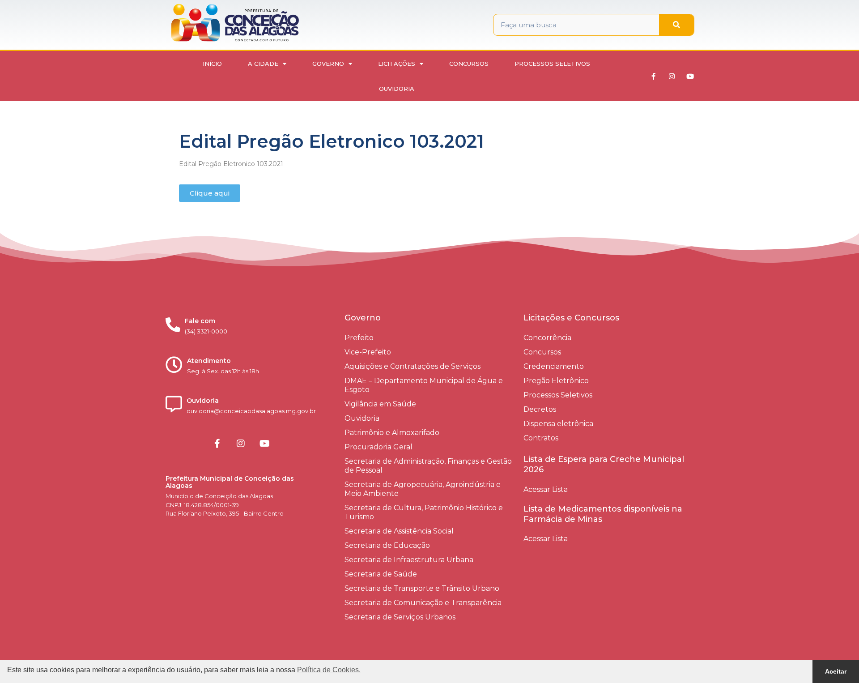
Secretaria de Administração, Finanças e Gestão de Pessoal (428, 465)
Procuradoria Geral (378, 447)
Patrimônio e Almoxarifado (391, 432)
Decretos (539, 409)
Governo (328, 63)
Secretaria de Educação (387, 545)
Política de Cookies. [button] (329, 670)
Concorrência (547, 337)
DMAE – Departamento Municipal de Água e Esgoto (423, 385)
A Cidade (263, 63)
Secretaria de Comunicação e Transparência (423, 602)
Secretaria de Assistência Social (399, 531)
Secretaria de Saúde (380, 574)
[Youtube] (690, 76)
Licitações (396, 63)
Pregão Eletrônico (556, 380)
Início (212, 63)
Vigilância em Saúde (380, 404)
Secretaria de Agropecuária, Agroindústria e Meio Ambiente (422, 489)
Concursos (469, 63)
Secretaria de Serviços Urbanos (399, 617)
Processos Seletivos (552, 63)
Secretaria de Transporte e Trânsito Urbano (421, 588)
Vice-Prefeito (367, 352)
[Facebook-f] (653, 76)
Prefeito (359, 337)
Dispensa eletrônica (558, 423)
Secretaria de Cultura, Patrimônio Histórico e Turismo (423, 512)
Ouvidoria (396, 88)
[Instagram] (672, 76)
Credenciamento (553, 366)
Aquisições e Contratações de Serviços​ (412, 366)
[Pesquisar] (676, 24)
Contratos (540, 438)
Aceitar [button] (835, 671)
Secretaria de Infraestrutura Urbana (408, 559)
